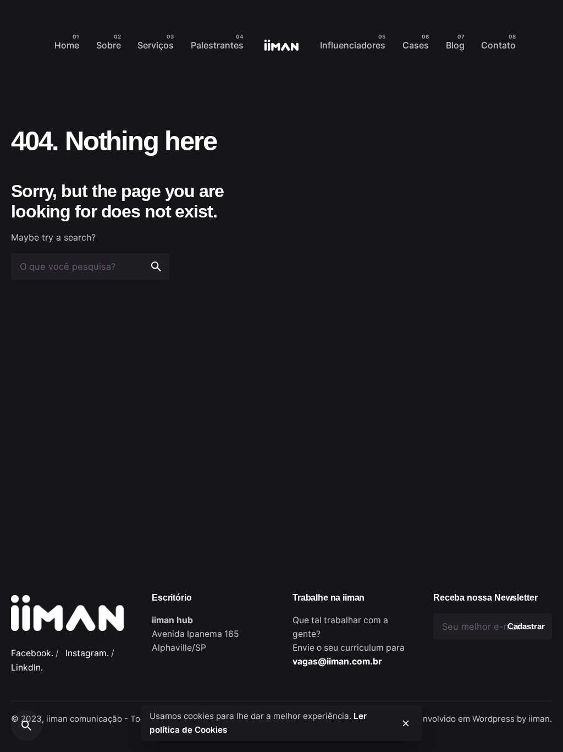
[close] (406, 723)
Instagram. (87, 653)
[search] (156, 266)
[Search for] (90, 266)
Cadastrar (526, 626)
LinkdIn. (27, 667)
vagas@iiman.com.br (337, 661)
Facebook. (32, 653)
